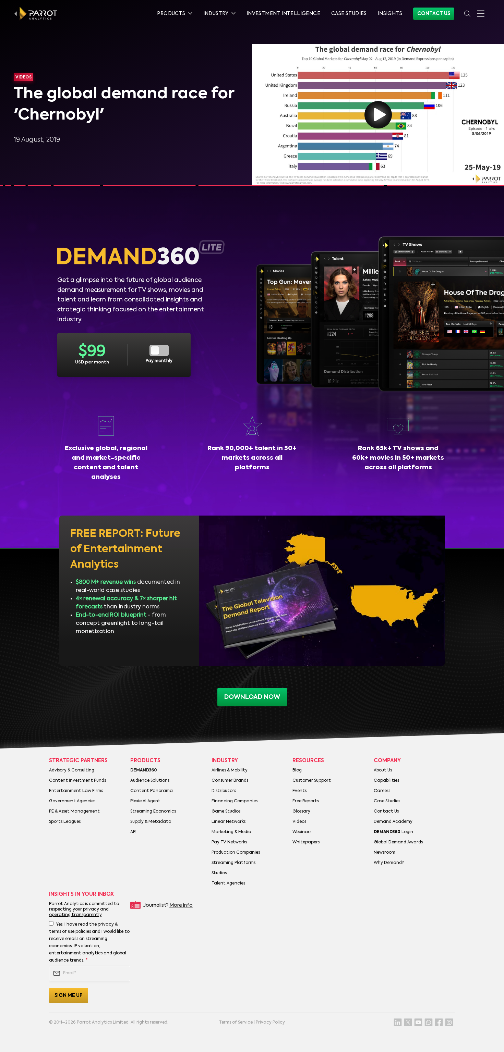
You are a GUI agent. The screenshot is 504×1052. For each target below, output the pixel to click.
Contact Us (433, 13)
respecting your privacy (74, 909)
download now (252, 697)
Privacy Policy (270, 1022)
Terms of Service (236, 1022)
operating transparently (75, 915)
